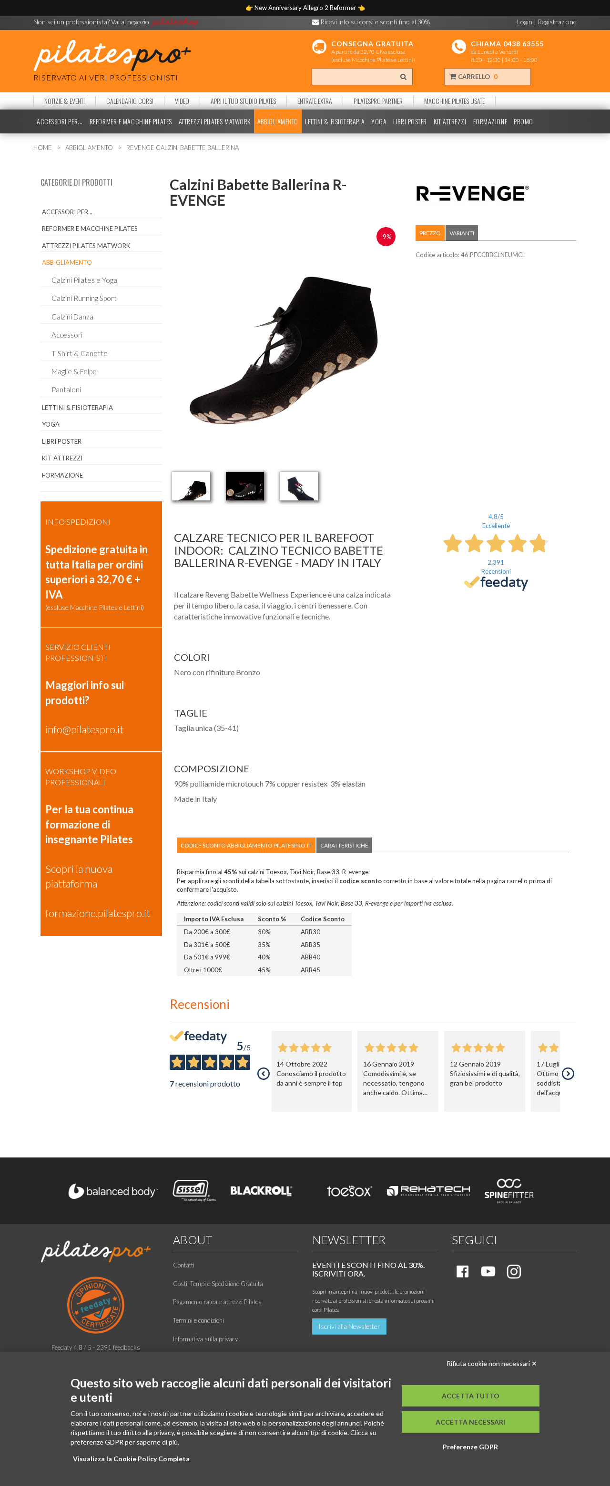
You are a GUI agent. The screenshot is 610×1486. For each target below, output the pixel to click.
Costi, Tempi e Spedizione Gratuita (218, 1283)
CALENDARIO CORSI (129, 101)
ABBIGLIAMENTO (277, 121)
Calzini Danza (72, 316)
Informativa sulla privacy (205, 1339)
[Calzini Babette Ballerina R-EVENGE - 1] (191, 486)
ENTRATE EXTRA (314, 101)
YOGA (378, 121)
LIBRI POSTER (410, 121)
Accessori (66, 334)
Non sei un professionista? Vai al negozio (92, 22)
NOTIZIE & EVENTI (64, 101)
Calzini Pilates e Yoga (84, 280)
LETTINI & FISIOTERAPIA (335, 121)
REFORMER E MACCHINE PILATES (131, 121)
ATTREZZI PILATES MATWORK (215, 121)
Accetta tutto (470, 1396)
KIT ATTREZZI (450, 121)
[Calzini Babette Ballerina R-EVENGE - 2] (245, 486)
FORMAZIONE (490, 121)
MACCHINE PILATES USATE (454, 101)
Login (524, 22)
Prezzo (430, 233)
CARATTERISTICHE (344, 845)
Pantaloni (66, 389)
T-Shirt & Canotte (79, 353)
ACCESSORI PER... (60, 121)
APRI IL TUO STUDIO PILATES (243, 101)
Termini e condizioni (198, 1320)
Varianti (461, 233)
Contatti (183, 1265)
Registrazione (557, 22)
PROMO (523, 121)
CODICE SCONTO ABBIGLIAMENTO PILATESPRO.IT (246, 845)
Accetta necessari (470, 1422)
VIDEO (182, 101)
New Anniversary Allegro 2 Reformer (305, 7)
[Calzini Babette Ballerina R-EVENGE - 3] (299, 486)
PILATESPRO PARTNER (378, 101)
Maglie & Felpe (74, 371)
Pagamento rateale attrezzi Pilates (217, 1302)
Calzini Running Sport (84, 298)
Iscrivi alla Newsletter (349, 1326)
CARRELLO (477, 76)
